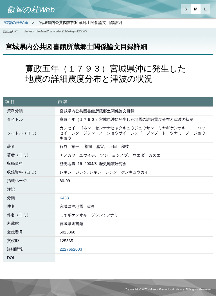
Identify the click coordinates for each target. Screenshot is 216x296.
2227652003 (71, 249)
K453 (64, 198)
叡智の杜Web (16, 22)
